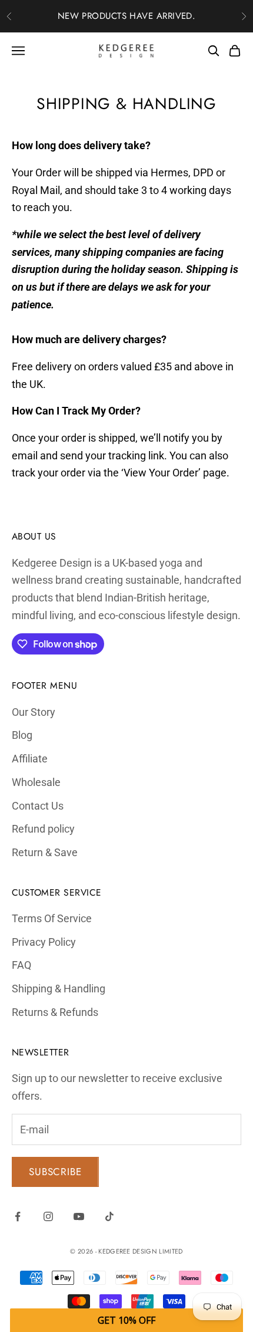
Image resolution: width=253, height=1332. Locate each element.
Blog (22, 735)
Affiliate (30, 758)
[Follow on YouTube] (79, 1216)
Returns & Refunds (55, 1012)
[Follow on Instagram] (48, 1216)
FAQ (21, 965)
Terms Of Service (52, 918)
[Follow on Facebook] (18, 1216)
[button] (126, 1320)
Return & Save (45, 852)
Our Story (33, 712)
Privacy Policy (44, 942)
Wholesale (36, 782)
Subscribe (55, 1172)
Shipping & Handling (58, 988)
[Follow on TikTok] (109, 1216)
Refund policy (43, 829)
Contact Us (38, 806)
